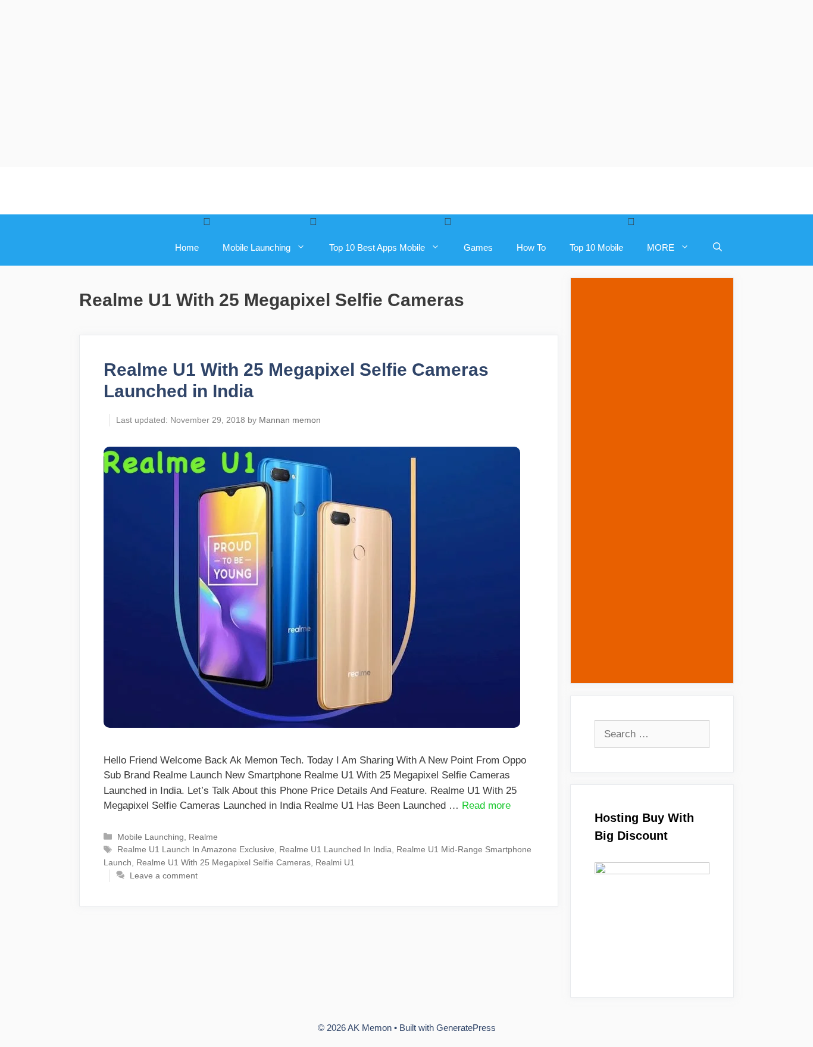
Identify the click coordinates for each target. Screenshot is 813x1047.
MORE (660, 247)
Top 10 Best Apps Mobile (377, 247)
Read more (486, 805)
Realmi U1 (335, 862)
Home (187, 247)
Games (478, 247)
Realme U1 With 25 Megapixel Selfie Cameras (223, 862)
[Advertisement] (357, 83)
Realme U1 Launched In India (335, 849)
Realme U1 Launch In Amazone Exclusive (195, 849)
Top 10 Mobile (596, 247)
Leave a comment (164, 875)
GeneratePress (466, 1028)
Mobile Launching (256, 247)
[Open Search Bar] (717, 248)
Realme (203, 837)
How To (531, 247)
